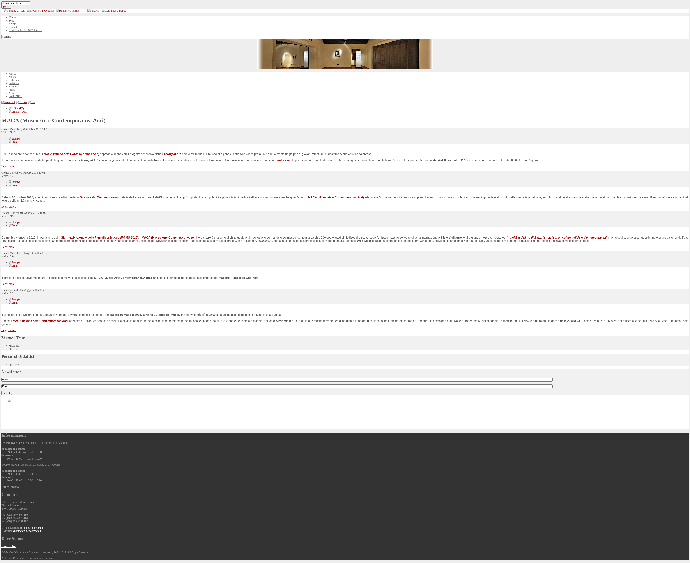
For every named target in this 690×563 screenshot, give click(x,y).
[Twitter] (21, 102)
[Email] (13, 141)
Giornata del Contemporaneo (99, 197)
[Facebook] (8, 102)
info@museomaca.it (31, 527)
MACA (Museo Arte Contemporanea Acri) (71, 154)
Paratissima (283, 160)
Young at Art (172, 154)
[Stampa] (14, 138)
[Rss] (31, 102)
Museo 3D (14, 345)
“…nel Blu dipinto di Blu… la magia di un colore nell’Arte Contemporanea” (556, 237)
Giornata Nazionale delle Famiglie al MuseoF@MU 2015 (99, 237)
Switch (6, 6)
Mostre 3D (14, 349)
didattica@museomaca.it (27, 530)
